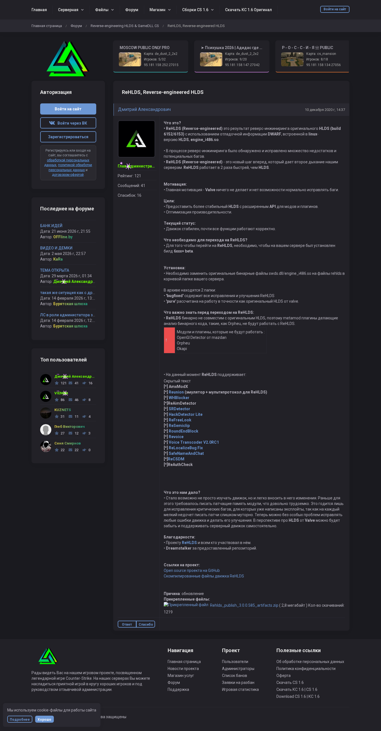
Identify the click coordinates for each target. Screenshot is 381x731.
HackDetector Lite (185, 414)
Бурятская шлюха (70, 304)
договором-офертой (68, 175)
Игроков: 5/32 (155, 59)
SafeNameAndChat (186, 453)
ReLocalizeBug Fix (186, 448)
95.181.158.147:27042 (242, 65)
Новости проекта (183, 668)
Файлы (101, 10)
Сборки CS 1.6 (195, 10)
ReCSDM (176, 459)
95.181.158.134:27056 (323, 65)
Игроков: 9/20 (236, 59)
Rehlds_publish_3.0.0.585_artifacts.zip (244, 605)
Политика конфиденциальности (306, 668)
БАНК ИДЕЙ (51, 226)
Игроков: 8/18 (317, 59)
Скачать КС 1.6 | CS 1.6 (296, 689)
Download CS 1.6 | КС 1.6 (298, 696)
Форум (131, 10)
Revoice (176, 436)
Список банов (234, 675)
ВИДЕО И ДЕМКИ (56, 248)
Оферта (283, 675)
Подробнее (20, 720)
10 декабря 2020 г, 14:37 (325, 110)
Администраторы (238, 668)
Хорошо (44, 720)
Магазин (157, 10)
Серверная (68, 10)
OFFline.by (63, 237)
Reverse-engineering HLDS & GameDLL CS (125, 26)
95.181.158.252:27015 (161, 65)
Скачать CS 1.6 (290, 682)
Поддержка (178, 689)
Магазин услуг (181, 675)
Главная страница (47, 26)
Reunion (176, 392)
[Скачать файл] (186, 605)
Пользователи (235, 661)
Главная (39, 10)
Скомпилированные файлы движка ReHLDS (204, 576)
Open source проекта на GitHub (192, 570)
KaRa (58, 259)
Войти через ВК (71, 123)
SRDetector (179, 409)
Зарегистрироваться (68, 137)
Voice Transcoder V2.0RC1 (194, 442)
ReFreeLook (180, 420)
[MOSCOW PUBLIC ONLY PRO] (68, 58)
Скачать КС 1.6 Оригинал (248, 10)
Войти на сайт (335, 9)
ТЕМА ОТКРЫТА (54, 270)
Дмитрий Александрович (144, 109)
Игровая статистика (240, 689)
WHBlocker (179, 397)
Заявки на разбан (238, 682)
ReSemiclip (179, 425)
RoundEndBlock (183, 431)
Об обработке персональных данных (310, 661)
